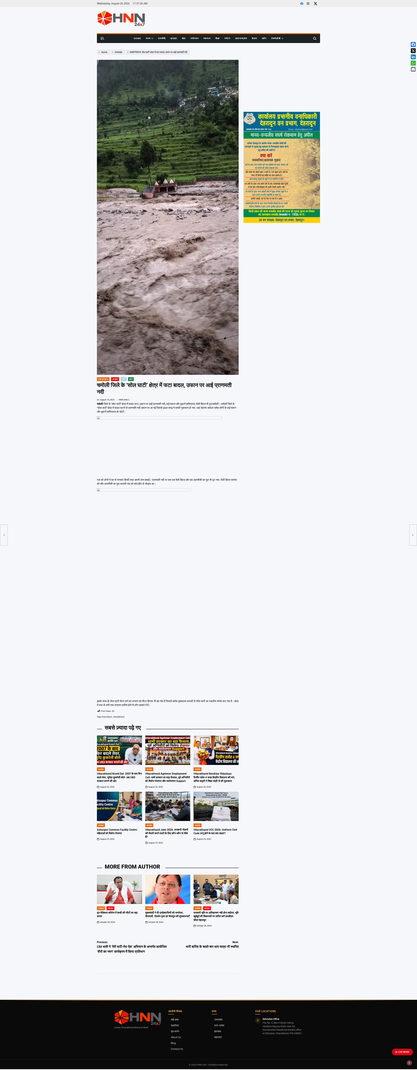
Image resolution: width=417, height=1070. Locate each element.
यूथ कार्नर (175, 1031)
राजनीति (162, 38)
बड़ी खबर (110, 908)
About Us (176, 1037)
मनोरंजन (195, 38)
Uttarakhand (118, 717)
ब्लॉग (264, 38)
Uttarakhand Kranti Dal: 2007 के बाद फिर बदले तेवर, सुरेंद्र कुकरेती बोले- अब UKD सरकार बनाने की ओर (119, 777)
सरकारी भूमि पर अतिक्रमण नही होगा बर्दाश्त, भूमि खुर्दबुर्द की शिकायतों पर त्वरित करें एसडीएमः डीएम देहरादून (216, 916)
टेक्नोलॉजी (276, 38)
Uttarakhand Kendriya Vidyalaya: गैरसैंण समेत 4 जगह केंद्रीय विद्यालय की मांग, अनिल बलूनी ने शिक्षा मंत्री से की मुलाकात (214, 777)
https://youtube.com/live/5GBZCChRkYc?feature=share (272, 51)
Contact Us (177, 1049)
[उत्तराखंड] (117, 54)
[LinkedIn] (413, 57)
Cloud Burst (107, 717)
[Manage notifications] (409, 1062)
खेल (184, 38)
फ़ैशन (254, 38)
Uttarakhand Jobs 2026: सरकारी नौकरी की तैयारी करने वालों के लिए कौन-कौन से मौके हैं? (166, 833)
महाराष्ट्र (218, 1037)
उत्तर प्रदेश (219, 1025)
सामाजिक (175, 1025)
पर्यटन (227, 38)
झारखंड (217, 1031)
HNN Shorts (103, 379)
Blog (173, 1043)
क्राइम (174, 38)
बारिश (123, 379)
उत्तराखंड (115, 379)
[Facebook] (413, 44)
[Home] (103, 54)
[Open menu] (102, 38)
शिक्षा (218, 38)
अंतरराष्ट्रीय (241, 38)
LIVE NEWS (403, 1052)
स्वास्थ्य (207, 38)
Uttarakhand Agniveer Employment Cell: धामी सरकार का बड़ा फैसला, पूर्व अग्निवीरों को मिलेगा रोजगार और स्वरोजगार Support (167, 777)
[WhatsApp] (413, 63)
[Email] (413, 69)
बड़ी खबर (175, 1019)
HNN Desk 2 (124, 400)
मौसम (130, 379)
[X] (413, 51)
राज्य (148, 38)
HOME (137, 38)
